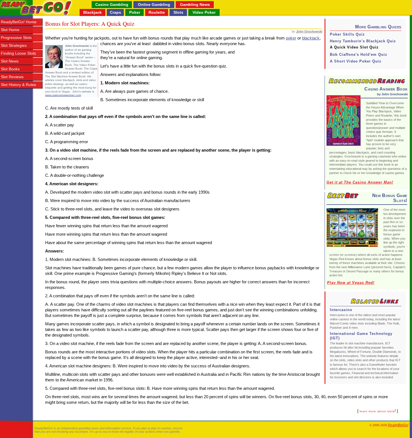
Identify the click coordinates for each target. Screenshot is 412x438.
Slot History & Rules (18, 85)
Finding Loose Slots (18, 53)
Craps (115, 12)
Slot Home (10, 30)
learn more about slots (377, 411)
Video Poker (204, 12)
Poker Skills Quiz (347, 34)
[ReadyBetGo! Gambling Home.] (36, 7)
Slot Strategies (14, 45)
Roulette (157, 12)
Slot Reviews (12, 77)
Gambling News (195, 4)
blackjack (311, 38)
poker (291, 38)
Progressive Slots (16, 38)
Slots (178, 12)
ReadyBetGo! (398, 425)
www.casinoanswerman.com (63, 95)
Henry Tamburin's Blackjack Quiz (363, 41)
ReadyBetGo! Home (18, 22)
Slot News (9, 61)
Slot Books (10, 69)
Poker (134, 12)
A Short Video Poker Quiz (355, 61)
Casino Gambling (111, 4)
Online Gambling (154, 4)
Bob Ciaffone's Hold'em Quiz (358, 54)
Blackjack (92, 12)
